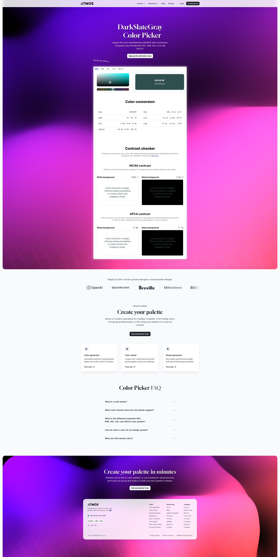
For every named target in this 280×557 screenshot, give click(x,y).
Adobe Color (188, 510)
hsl (108, 69)
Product (140, 3)
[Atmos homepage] (102, 504)
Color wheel (153, 510)
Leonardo (187, 521)
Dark (101, 521)
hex (96, 69)
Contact (169, 527)
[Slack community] (92, 525)
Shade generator (155, 513)
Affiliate (169, 521)
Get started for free (140, 334)
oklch (120, 69)
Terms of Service (168, 535)
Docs (168, 507)
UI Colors (187, 519)
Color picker (153, 521)
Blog (163, 3)
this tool (155, 156)
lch (113, 69)
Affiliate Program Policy (184, 535)
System (90, 521)
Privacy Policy (155, 535)
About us (170, 524)
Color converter (154, 519)
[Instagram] (95, 525)
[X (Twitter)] (88, 525)
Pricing (171, 3)
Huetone (187, 524)
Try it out (88, 367)
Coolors (186, 507)
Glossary (170, 516)
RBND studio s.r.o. (99, 535)
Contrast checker (155, 527)
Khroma (186, 513)
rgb (102, 69)
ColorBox (187, 527)
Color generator (154, 507)
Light (96, 521)
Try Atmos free (192, 3)
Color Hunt (187, 516)
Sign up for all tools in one (140, 56)
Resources (152, 3)
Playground (153, 516)
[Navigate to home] (86, 3)
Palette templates (172, 513)
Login (182, 3)
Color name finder (155, 524)
